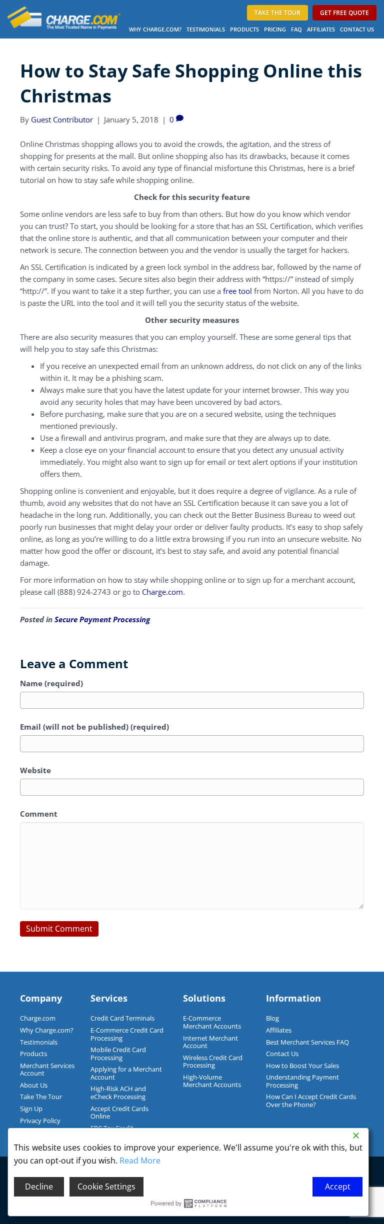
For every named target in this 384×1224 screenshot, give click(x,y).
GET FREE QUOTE (344, 12)
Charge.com (162, 592)
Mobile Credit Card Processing (118, 1053)
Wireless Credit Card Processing (212, 1061)
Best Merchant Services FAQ (307, 1042)
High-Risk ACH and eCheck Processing (118, 1092)
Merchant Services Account (47, 1069)
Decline (39, 1186)
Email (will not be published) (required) (94, 727)
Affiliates (321, 29)
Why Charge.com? (155, 29)
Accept (337, 1186)
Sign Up (31, 1108)
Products (244, 29)
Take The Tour (41, 1096)
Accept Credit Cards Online (119, 1112)
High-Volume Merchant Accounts (212, 1081)
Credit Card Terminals (122, 1018)
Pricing (275, 29)
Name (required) (51, 683)
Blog (272, 1018)
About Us (34, 1085)
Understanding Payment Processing (302, 1081)
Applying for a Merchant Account (126, 1073)
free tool (237, 291)
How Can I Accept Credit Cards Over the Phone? (311, 1100)
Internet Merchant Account (210, 1042)
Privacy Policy (40, 1120)
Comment (39, 814)
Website (35, 770)
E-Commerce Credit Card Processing (127, 1034)
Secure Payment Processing (102, 619)
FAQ (296, 29)
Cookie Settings (107, 1186)
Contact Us (357, 29)
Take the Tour (277, 12)
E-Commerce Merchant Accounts (212, 1022)
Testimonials (205, 29)
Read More (140, 1160)
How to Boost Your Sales (302, 1065)
